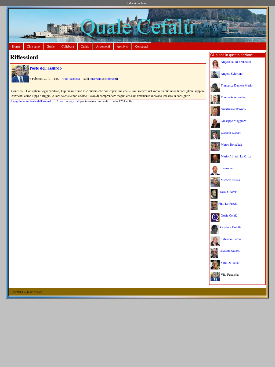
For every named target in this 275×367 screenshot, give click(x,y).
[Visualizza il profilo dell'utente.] (20, 81)
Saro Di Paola (229, 262)
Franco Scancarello (233, 97)
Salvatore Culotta (230, 227)
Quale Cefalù (229, 215)
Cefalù (85, 46)
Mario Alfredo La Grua (236, 156)
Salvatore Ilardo (231, 239)
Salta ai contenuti (137, 3)
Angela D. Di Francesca (236, 61)
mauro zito (227, 168)
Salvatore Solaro (229, 251)
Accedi (60, 101)
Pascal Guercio (227, 191)
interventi (96, 78)
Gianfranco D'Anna (233, 109)
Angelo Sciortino (232, 73)
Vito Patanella (71, 78)
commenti (110, 78)
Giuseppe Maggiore (233, 120)
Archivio (122, 46)
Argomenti (103, 46)
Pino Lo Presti (227, 203)
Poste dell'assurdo (46, 68)
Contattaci (141, 46)
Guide (51, 46)
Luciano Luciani (231, 132)
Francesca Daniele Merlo (236, 85)
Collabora (67, 46)
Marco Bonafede (231, 144)
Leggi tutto (31, 101)
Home (16, 46)
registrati (73, 101)
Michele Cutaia (230, 180)
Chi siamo (33, 46)
